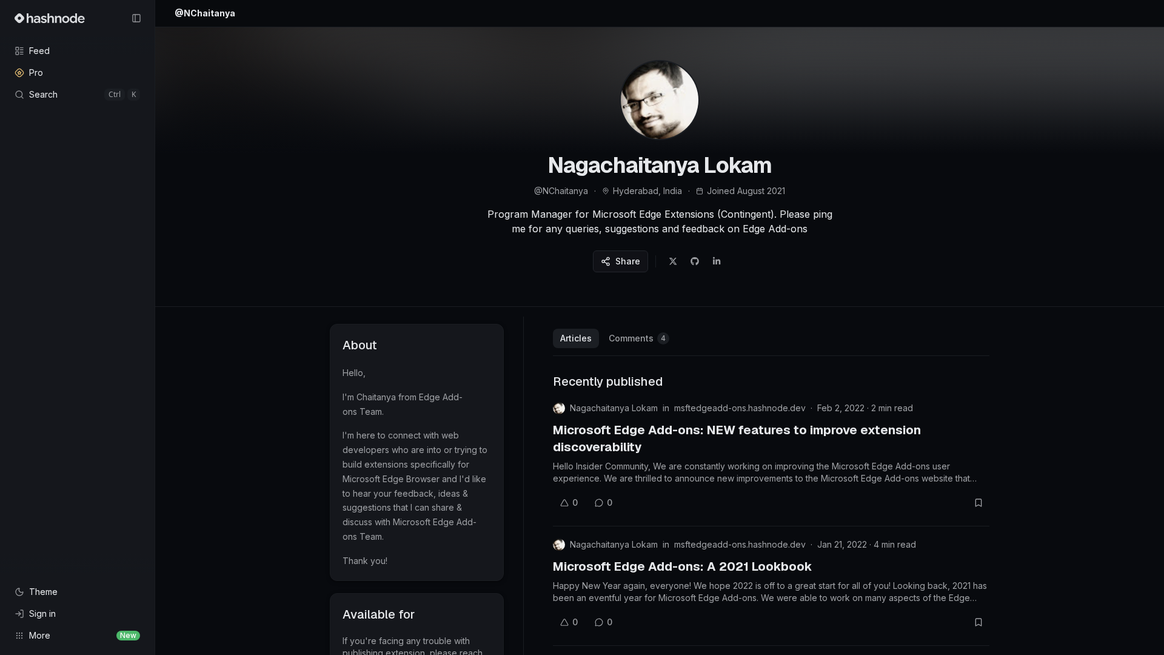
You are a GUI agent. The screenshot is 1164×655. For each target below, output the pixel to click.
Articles (576, 338)
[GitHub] (694, 261)
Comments (637, 338)
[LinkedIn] (716, 261)
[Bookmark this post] (978, 503)
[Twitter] (673, 261)
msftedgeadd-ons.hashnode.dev (740, 408)
